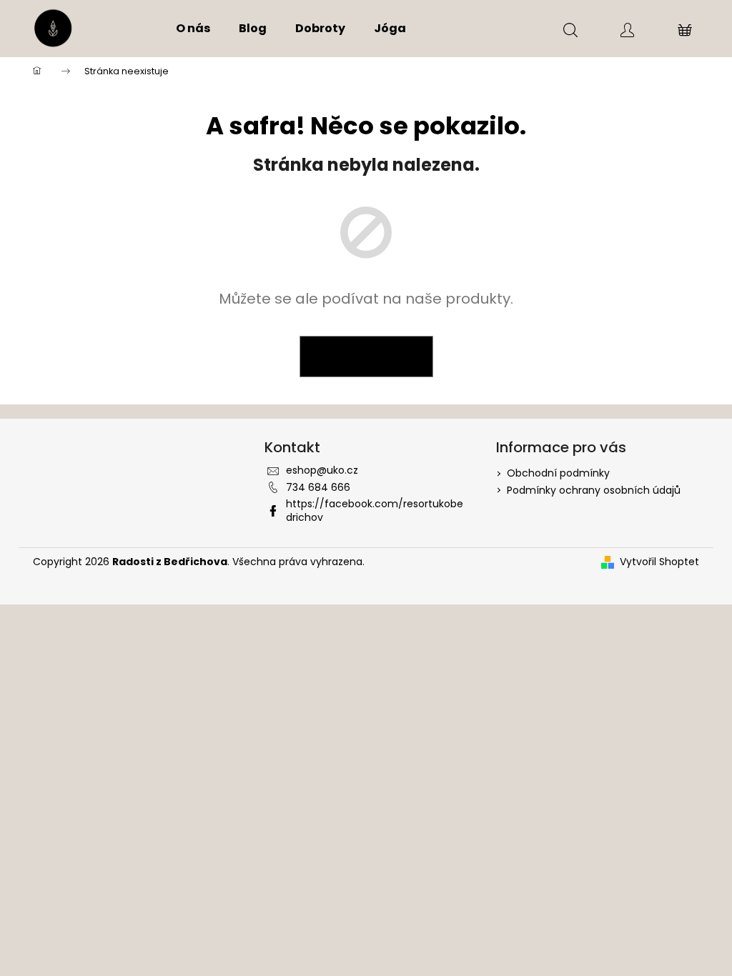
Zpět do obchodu (366, 356)
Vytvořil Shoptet (659, 562)
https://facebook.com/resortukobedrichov (374, 510)
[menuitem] (193, 28)
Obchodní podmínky (558, 473)
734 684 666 (318, 487)
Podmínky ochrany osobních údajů (594, 490)
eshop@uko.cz (322, 470)
